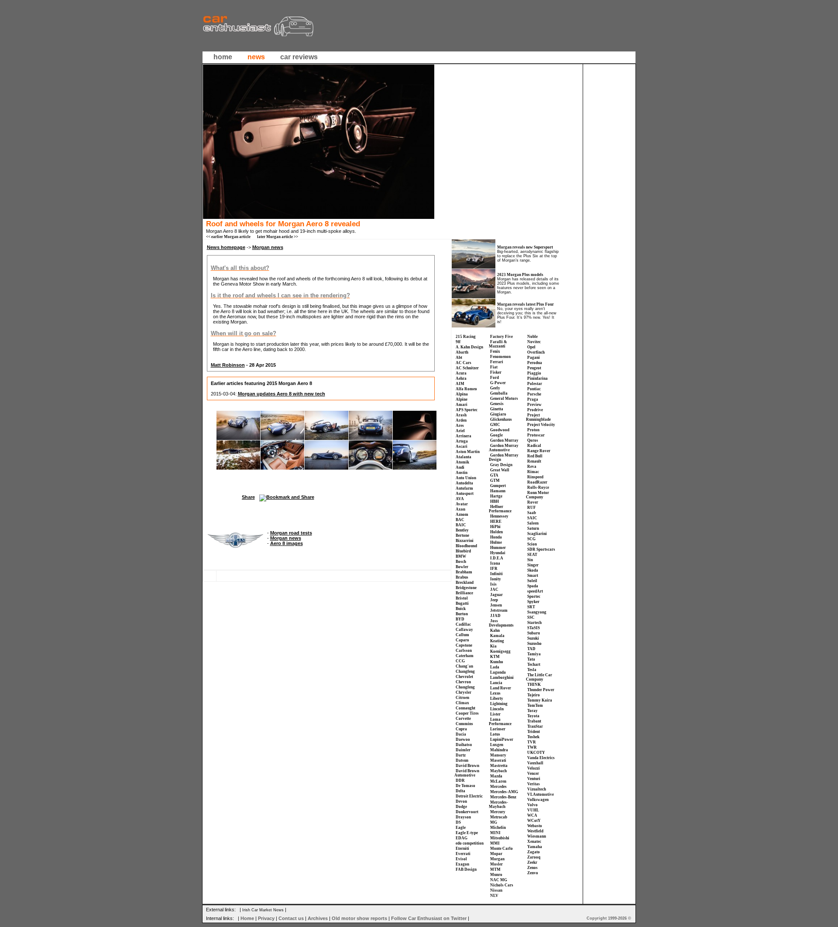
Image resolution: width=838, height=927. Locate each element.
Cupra (461, 729)
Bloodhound (466, 546)
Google (496, 435)
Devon (461, 801)
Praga (532, 399)
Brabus (462, 577)
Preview (534, 404)
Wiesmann (536, 836)
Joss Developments (501, 623)
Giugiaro (498, 414)
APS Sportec (466, 410)
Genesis (497, 404)
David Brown (467, 765)
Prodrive (535, 410)
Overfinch (536, 352)
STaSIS (533, 628)
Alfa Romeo (466, 389)
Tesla (531, 670)
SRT (531, 607)
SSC (531, 617)
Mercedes (498, 786)
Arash (461, 415)
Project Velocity (541, 425)
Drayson (463, 817)
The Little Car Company (539, 677)
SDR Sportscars (541, 549)
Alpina (462, 394)
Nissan (496, 890)
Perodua (534, 363)
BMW (461, 556)
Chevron (463, 682)
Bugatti (462, 603)
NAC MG (498, 880)
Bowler (462, 567)
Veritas (533, 784)
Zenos (532, 868)
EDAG (461, 838)
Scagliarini (537, 534)
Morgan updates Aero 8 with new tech (281, 393)
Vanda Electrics (541, 758)
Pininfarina (537, 378)
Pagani (533, 357)
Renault (534, 461)
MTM (495, 869)
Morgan (497, 859)
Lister (495, 714)
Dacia (461, 734)
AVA (460, 499)
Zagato (533, 852)
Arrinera (463, 436)
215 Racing (466, 336)
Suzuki (533, 638)
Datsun (462, 760)
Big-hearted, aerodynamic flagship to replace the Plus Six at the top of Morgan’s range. (528, 255)
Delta (460, 791)
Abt (459, 357)
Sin (530, 560)
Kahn (495, 630)
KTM (495, 656)
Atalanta (463, 457)
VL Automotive (540, 794)
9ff (458, 342)
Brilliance (464, 593)
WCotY (534, 820)
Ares (460, 425)
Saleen (533, 523)
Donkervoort (467, 812)
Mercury (497, 812)
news (256, 57)
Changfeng (465, 671)
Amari (461, 404)
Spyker (533, 602)
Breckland (465, 582)
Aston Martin (468, 452)
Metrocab (498, 817)
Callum (462, 635)
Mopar (496, 854)
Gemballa (499, 393)
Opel (531, 347)
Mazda (496, 776)
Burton (462, 614)
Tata (531, 659)
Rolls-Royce (538, 487)
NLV (494, 895)
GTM (495, 480)
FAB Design (466, 869)
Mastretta (499, 765)
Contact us (291, 918)
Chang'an (464, 666)
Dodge (461, 806)
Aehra (461, 378)
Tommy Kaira (539, 700)
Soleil (532, 581)
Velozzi (533, 768)
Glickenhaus (501, 419)
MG (493, 822)
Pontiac (534, 389)
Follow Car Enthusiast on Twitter (429, 918)
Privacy (266, 918)
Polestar (534, 384)
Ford (494, 377)
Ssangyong (536, 612)
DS (458, 822)
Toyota (533, 716)
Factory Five (501, 336)
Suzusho (534, 643)
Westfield (535, 831)
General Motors (504, 398)
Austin (461, 472)
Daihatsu (464, 745)
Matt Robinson (228, 365)
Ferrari (496, 362)
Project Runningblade (538, 417)
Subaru (533, 633)
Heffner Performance (500, 508)
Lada (494, 667)
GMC (495, 425)
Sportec (533, 596)
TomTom (535, 705)
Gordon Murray (504, 440)
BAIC (461, 525)
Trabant (534, 721)
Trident (533, 731)
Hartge (496, 496)
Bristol (462, 598)
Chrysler (463, 692)
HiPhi (495, 527)
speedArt (535, 591)
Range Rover (538, 451)
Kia (493, 646)
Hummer (498, 547)
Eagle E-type (467, 833)
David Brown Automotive (466, 773)
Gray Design (501, 465)
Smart (532, 575)
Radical (534, 445)
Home (247, 918)
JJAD (495, 615)
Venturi (533, 779)
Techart (533, 664)
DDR (460, 780)
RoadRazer (537, 482)
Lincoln (497, 709)
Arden (461, 420)
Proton (533, 430)
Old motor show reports (359, 918)
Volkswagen (538, 799)
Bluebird (463, 551)
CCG (460, 661)
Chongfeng (465, 687)
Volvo (532, 805)
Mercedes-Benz (503, 797)
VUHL (533, 810)
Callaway (464, 629)
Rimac (533, 472)
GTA (494, 475)
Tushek (533, 737)
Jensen (496, 605)
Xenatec (534, 841)
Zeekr (532, 862)
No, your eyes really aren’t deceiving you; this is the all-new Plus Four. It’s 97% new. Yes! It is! (526, 315)
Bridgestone (466, 588)
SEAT (532, 554)
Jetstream (499, 610)
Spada (532, 586)
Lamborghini (502, 677)
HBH (494, 501)
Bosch (461, 561)
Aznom (462, 514)
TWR (532, 747)
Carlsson (464, 650)
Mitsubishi (499, 838)
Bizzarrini (465, 540)
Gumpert (498, 486)
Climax (462, 703)
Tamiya (534, 654)
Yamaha (534, 847)
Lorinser (497, 729)
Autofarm (464, 488)
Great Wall (499, 470)
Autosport (465, 493)
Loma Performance (500, 721)
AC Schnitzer (467, 368)
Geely (495, 388)
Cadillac (463, 624)
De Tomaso (465, 786)
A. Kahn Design (469, 347)
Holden (496, 532)
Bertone (462, 535)
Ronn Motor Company (537, 495)
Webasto (534, 826)
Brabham (464, 572)
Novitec (534, 342)
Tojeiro (533, 695)
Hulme (496, 542)
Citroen (462, 697)
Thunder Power (540, 690)
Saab (531, 513)
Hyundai (497, 553)
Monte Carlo (501, 848)
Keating (497, 641)
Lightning (499, 704)
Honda (496, 537)
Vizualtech (536, 789)
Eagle (461, 827)
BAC (460, 520)
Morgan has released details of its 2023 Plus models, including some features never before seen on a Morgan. (528, 285)
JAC (494, 589)
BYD (460, 619)
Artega (462, 441)
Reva (531, 466)
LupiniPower (501, 739)
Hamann (497, 491)
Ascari (461, 446)
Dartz (461, 755)
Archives (318, 918)
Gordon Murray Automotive (504, 447)
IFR (494, 568)
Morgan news (267, 247)
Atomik (462, 462)
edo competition (470, 843)
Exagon (462, 864)
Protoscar (536, 435)
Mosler (496, 864)
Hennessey (499, 516)
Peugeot (534, 368)
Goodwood (499, 430)
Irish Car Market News (263, 910)
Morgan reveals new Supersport (525, 247)
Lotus (495, 734)
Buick (461, 609)
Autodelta (464, 483)
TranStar (535, 726)
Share (248, 497)
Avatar (462, 504)
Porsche (534, 394)
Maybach (498, 771)
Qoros (532, 440)
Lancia (496, 683)
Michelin (498, 827)
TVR (531, 742)
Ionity (495, 579)
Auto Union (466, 478)
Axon (460, 509)
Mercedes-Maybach (498, 804)
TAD (531, 649)
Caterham (465, 656)
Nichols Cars (501, 885)
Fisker (495, 372)
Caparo (462, 640)
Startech (534, 622)
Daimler (463, 750)
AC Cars (463, 363)
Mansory (498, 755)
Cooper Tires (467, 713)
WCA (532, 815)
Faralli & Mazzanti (498, 344)
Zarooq (533, 857)
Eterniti (462, 848)
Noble (532, 336)
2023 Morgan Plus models (520, 275)
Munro (496, 874)
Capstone (464, 645)
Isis (493, 584)
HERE (495, 521)
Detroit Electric (469, 796)
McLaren (498, 781)
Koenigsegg (500, 651)
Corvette (463, 718)
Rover (532, 502)
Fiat (494, 367)
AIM (460, 384)
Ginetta (496, 409)
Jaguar (496, 595)
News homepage (226, 247)
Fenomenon (500, 356)
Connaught (465, 708)
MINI (495, 833)
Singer (533, 565)
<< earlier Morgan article (228, 237)
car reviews (299, 57)
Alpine (461, 399)
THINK (534, 684)
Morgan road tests (291, 532)
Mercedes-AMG (504, 792)
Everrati (463, 854)
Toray (532, 711)
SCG (531, 539)
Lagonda (498, 672)
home (222, 57)
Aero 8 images (286, 543)
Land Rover (500, 688)
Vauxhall (535, 763)
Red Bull (535, 456)
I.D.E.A (496, 558)
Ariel (460, 431)
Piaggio (534, 373)
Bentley (462, 530)
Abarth (462, 352)
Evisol (461, 859)
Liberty (496, 698)
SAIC (532, 518)
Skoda (532, 570)
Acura (461, 373)
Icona (495, 563)
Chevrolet (464, 677)
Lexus (495, 693)
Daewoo (463, 739)
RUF (531, 507)
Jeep (494, 600)
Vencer (533, 773)
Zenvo (532, 873)
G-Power (498, 383)
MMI (495, 843)
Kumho (496, 662)
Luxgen (496, 745)
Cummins (464, 724)
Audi (460, 467)
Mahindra (499, 750)
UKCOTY (536, 752)
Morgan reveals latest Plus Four (525, 304)
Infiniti (496, 574)
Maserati (498, 760)
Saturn (533, 528)
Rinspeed (535, 477)
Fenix (495, 351)
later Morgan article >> (277, 237)
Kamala (497, 636)
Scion (532, 544)
